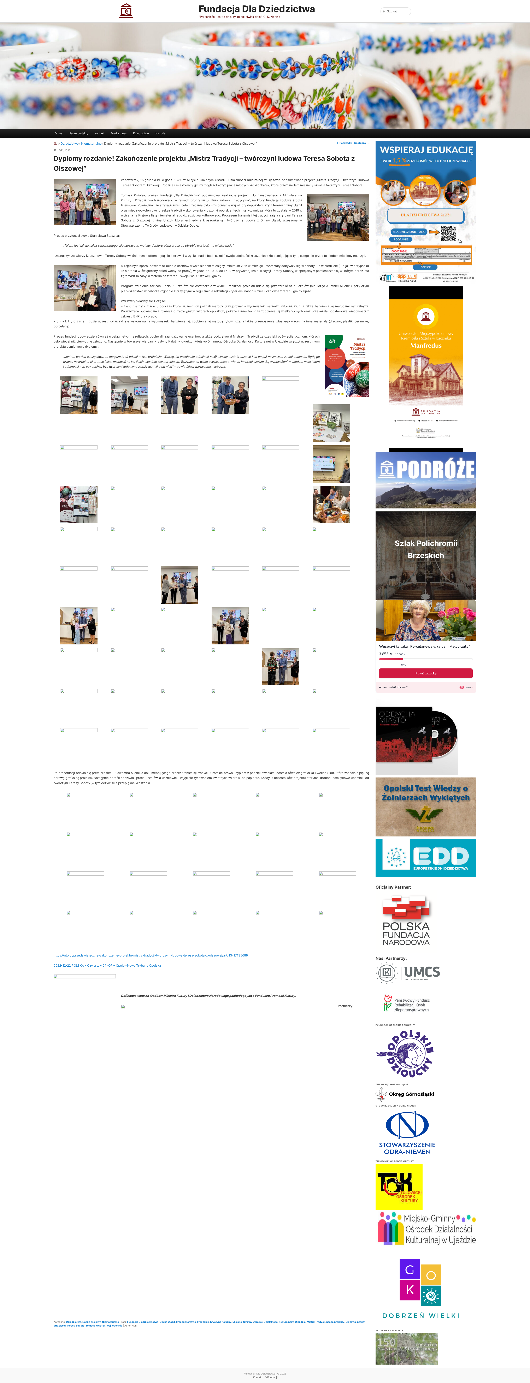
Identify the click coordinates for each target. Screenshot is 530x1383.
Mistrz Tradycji (316, 1321)
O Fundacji (271, 1377)
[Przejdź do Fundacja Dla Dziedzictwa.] (56, 143)
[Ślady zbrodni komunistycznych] (407, 1357)
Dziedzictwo (141, 133)
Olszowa (351, 1321)
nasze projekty (335, 1321)
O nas (58, 133)
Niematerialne (110, 1321)
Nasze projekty (78, 133)
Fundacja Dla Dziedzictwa (257, 8)
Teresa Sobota (75, 1325)
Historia (160, 133)
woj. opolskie (114, 1325)
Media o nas (119, 133)
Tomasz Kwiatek (95, 1325)
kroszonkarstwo (186, 1321)
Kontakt (99, 133)
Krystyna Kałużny (220, 1321)
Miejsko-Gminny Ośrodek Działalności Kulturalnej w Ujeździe (269, 1321)
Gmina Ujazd (167, 1321)
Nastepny (361, 142)
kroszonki (203, 1321)
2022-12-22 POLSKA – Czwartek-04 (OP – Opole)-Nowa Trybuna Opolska (107, 965)
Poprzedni (344, 142)
